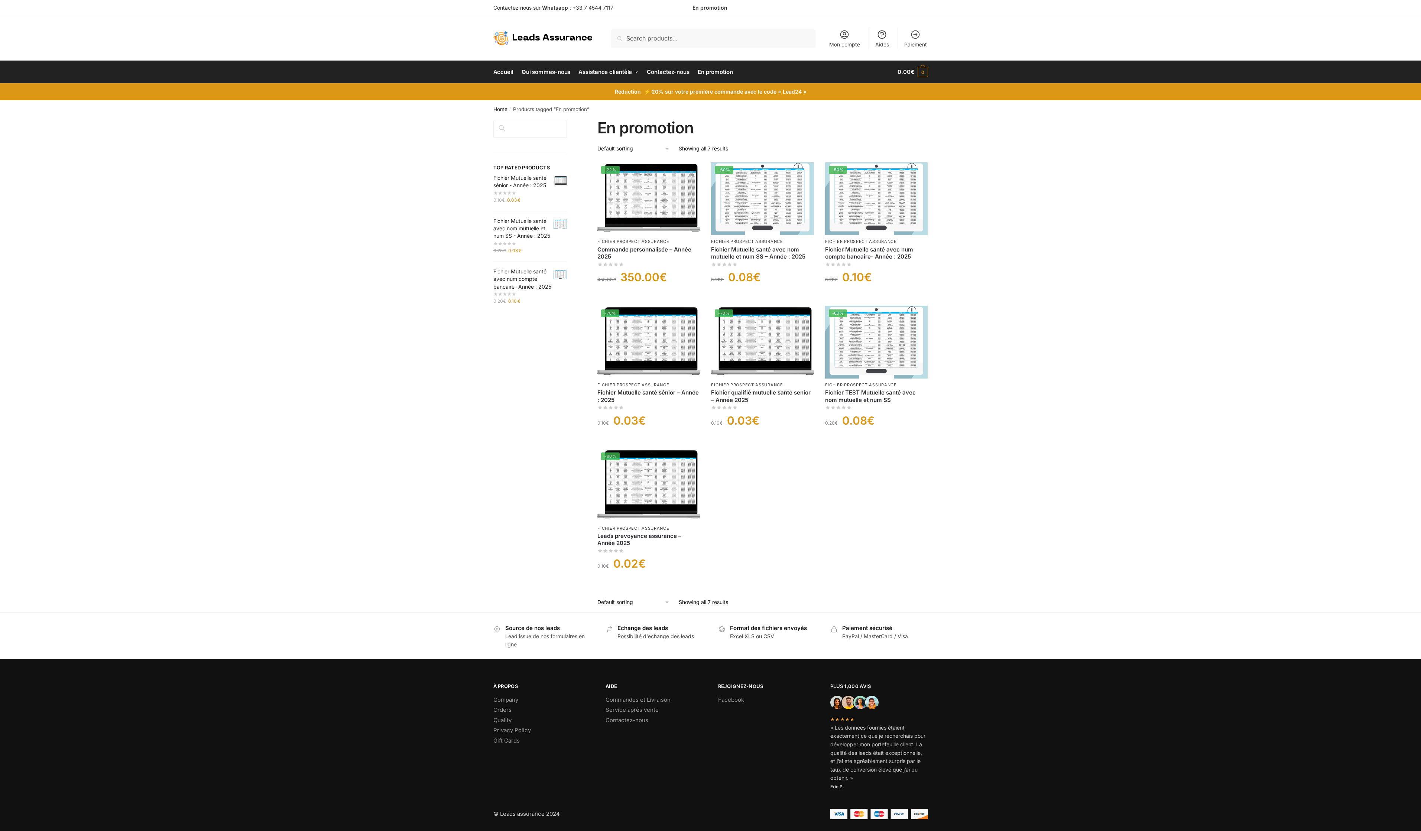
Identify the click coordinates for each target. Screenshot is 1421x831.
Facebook (731, 699)
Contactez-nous (627, 720)
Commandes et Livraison (638, 699)
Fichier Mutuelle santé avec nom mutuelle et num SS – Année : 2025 (758, 253)
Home (500, 109)
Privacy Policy (512, 730)
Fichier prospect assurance (633, 241)
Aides (882, 44)
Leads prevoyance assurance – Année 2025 (639, 539)
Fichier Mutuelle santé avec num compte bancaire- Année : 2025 (869, 253)
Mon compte (844, 44)
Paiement (915, 44)
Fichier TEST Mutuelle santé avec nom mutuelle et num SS (870, 396)
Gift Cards (506, 740)
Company (505, 699)
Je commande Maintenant (649, 296)
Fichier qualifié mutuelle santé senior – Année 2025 (761, 396)
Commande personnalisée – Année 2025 (644, 253)
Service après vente (632, 709)
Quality (502, 720)
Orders (502, 709)
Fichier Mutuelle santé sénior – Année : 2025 (648, 396)
